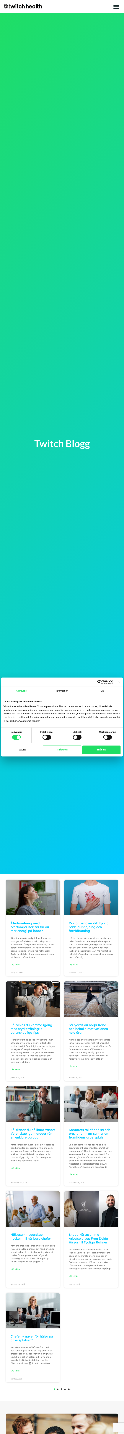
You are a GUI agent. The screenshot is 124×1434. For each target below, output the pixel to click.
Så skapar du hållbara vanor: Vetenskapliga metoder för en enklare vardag (33, 1133)
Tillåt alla (101, 749)
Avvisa (22, 749)
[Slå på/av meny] (116, 7)
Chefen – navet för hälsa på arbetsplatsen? (32, 1338)
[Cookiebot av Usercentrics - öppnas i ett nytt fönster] (99, 682)
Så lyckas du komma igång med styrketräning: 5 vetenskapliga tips (31, 1028)
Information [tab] (62, 690)
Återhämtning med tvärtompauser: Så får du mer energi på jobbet (30, 927)
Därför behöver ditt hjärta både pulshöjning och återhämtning (89, 927)
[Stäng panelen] (119, 682)
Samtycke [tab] (21, 690)
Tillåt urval (62, 749)
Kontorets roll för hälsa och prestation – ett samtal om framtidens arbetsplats (89, 1133)
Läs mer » (15, 965)
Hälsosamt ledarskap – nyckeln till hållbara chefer (31, 1236)
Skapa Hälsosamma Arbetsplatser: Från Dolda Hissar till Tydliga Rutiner (88, 1238)
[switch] (46, 737)
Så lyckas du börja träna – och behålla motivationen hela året (89, 1028)
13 (69, 1388)
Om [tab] (102, 690)
